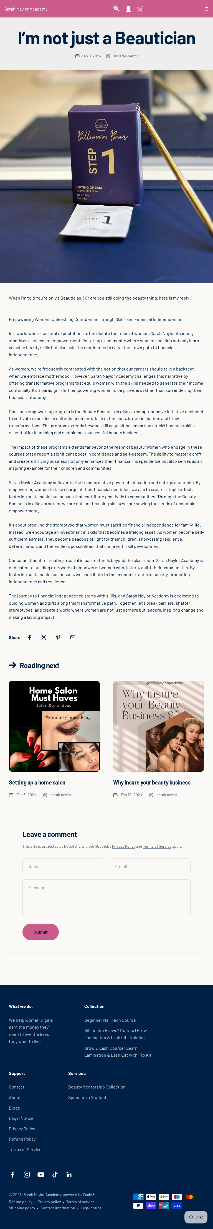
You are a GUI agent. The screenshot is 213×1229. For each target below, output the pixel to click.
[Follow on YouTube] (41, 1174)
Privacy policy (49, 1201)
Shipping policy (22, 1207)
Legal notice (91, 1207)
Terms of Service (157, 846)
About (15, 1097)
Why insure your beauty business (152, 782)
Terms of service (80, 1201)
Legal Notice (21, 1118)
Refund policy (20, 1201)
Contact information (57, 1207)
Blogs (14, 1107)
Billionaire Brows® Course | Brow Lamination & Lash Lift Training (115, 1034)
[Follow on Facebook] (12, 1174)
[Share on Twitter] (43, 637)
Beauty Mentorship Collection (97, 1086)
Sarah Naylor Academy (25, 8)
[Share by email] (72, 637)
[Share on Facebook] (29, 637)
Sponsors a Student (87, 1097)
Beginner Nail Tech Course (110, 1020)
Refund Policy (22, 1138)
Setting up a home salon (37, 782)
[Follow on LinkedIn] (69, 1174)
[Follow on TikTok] (55, 1174)
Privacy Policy (123, 846)
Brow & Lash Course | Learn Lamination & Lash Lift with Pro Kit (117, 1051)
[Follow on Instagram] (27, 1174)
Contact (16, 1086)
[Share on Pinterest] (58, 637)
